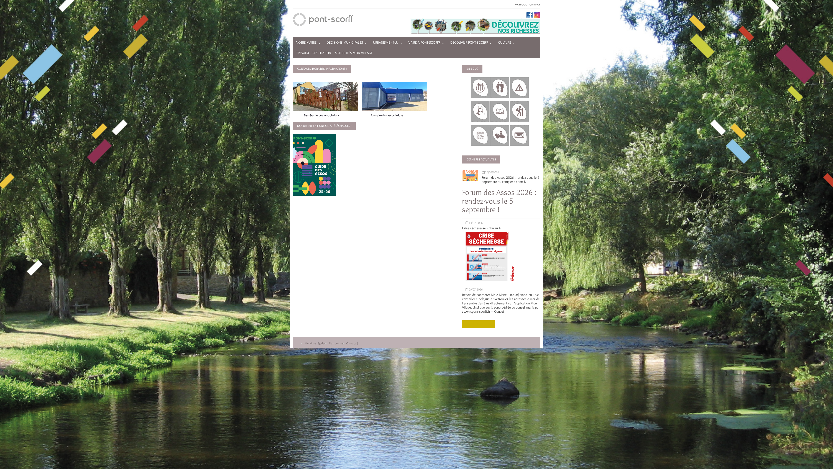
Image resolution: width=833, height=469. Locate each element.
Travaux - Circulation (313, 53)
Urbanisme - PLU (385, 42)
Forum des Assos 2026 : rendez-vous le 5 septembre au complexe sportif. (510, 179)
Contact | (352, 343)
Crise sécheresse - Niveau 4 (481, 228)
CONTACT (535, 4)
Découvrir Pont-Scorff (469, 42)
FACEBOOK (521, 4)
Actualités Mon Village (354, 53)
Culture (504, 42)
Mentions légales (315, 343)
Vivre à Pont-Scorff (424, 42)
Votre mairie (306, 42)
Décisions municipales (345, 42)
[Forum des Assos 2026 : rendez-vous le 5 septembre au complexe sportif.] (470, 175)
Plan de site (336, 343)
